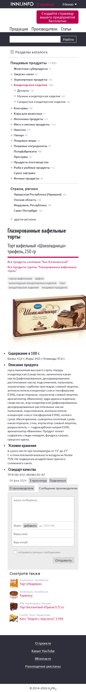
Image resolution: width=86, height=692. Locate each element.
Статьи (67, 29)
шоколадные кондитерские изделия (32, 283)
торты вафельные (20, 278)
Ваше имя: (21, 534)
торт (62, 283)
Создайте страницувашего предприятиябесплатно (57, 17)
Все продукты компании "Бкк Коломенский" (38, 262)
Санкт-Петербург (28, 210)
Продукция (19, 29)
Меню (68, 4)
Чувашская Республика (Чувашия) (40, 194)
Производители (45, 29)
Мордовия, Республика (32, 205)
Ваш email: (21, 542)
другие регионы (25, 219)
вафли (39, 278)
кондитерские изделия (24, 287)
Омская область (27, 199)
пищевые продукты (54, 287)
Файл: (18, 525)
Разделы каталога (31, 52)
